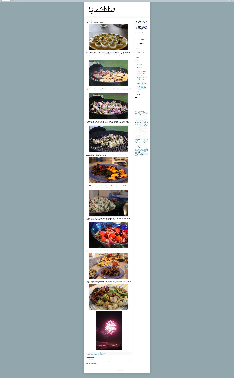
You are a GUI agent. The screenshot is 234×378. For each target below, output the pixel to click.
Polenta (141, 138)
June (138, 91)
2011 (137, 61)
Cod (139, 121)
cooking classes (93, 16)
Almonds (136, 111)
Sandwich (144, 142)
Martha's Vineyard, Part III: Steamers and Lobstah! (141, 73)
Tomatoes (137, 152)
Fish (94, 354)
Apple (145, 111)
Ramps (143, 140)
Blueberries (146, 114)
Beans (136, 114)
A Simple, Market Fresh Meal (141, 82)
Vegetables (140, 154)
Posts (137, 50)
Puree (144, 139)
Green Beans (138, 129)
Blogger (121, 370)
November (139, 64)
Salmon (136, 142)
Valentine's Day (145, 153)
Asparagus (144, 112)
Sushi (136, 150)
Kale (144, 130)
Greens (143, 129)
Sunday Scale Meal (144, 149)
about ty (99, 16)
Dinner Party (137, 124)
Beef (89, 354)
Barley (143, 113)
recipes (86, 16)
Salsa (140, 142)
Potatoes (98, 354)
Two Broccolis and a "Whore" (141, 83)
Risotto (136, 141)
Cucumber (136, 123)
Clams (137, 121)
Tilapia (145, 151)
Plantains (136, 138)
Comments (138, 52)
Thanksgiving (137, 151)
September (139, 67)
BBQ (146, 113)
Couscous (138, 122)
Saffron (140, 141)
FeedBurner (144, 45)
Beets (142, 114)
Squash (136, 147)
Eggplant (144, 124)
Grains (143, 128)
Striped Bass (141, 148)
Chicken (92, 354)
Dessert (145, 123)
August (138, 68)
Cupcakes (141, 123)
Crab (141, 122)
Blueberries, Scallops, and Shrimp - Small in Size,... (141, 87)
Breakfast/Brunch (143, 115)
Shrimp (145, 145)
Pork (145, 138)
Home (109, 361)
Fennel (140, 125)
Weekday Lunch (137, 155)
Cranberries (145, 122)
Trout (142, 152)
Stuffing (146, 148)
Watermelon (145, 154)
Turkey (136, 153)
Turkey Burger (140, 153)
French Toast (143, 126)
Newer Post (88, 361)
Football (139, 126)
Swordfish (145, 150)
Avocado (136, 113)
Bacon (140, 113)
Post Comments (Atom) (94, 363)
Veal (136, 154)
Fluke (135, 126)
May (138, 92)
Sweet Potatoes (140, 150)
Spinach (145, 146)
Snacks (136, 146)
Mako (96, 354)
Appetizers (141, 111)
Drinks (141, 124)
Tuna (145, 152)
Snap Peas (140, 146)
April (138, 94)
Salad (101, 354)
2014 (137, 57)
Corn (147, 121)
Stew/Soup (143, 147)
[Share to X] (103, 353)
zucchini (142, 155)
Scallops (136, 145)
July (137, 70)
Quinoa (139, 140)
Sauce (103, 354)
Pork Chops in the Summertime (142, 71)
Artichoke (136, 112)
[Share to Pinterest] (105, 353)
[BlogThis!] (102, 353)
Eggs (136, 125)
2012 (137, 60)
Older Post (129, 361)
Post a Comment (90, 359)
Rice (146, 140)
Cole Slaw (143, 121)
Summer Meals (137, 149)
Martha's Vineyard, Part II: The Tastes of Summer (142, 75)
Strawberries (136, 148)
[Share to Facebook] (104, 353)
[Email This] (101, 353)
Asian (140, 112)
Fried (147, 126)
